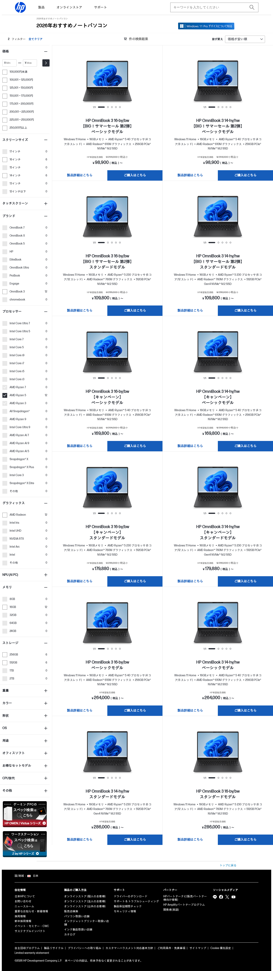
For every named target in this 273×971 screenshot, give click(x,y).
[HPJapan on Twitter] (227, 897)
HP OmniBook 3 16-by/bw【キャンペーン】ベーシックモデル (107, 397)
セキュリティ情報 (125, 911)
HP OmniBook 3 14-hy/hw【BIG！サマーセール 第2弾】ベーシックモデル (217, 126)
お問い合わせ (23, 901)
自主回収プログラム (27, 948)
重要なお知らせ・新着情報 (31, 911)
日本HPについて (25, 896)
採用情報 (20, 916)
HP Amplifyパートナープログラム (184, 904)
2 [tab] (108, 107)
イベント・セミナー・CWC (32, 926)
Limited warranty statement (32, 953)
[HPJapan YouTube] (233, 897)
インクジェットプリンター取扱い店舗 (86, 922)
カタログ (69, 934)
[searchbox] (211, 7)
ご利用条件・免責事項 (171, 948)
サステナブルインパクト (30, 931)
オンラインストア (69, 7)
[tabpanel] (107, 81)
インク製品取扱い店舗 (78, 929)
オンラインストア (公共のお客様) (85, 906)
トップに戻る (228, 865)
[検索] (252, 7)
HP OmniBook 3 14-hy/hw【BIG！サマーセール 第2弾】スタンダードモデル (217, 262)
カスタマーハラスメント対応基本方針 (129, 948)
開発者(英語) (171, 909)
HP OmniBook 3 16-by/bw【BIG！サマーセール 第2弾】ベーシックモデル (107, 126)
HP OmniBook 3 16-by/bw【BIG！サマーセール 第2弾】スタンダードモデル (107, 262)
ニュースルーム (24, 906)
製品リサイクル (54, 948)
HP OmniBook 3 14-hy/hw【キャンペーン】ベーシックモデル (218, 397)
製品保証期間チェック (128, 906)
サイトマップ (197, 948)
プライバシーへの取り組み (84, 948)
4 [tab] (116, 107)
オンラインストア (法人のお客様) (85, 901)
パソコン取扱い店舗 (76, 916)
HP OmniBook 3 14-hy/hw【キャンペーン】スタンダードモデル (218, 532)
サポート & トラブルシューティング (136, 901)
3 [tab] (112, 107)
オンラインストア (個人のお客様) (85, 896)
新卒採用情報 (23, 921)
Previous (92, 84)
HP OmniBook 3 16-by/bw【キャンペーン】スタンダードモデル (107, 532)
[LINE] (215, 897)
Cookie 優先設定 (220, 948)
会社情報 (20, 890)
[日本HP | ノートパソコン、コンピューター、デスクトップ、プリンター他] (20, 7)
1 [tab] (101, 107)
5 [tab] (120, 107)
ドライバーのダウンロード (130, 896)
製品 (41, 7)
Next (123, 84)
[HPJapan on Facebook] (221, 897)
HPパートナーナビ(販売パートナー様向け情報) (185, 898)
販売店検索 (71, 911)
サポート (100, 7)
